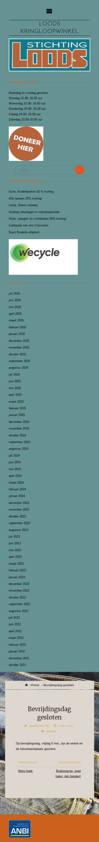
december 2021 (19, 658)
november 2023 (19, 509)
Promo (35, 685)
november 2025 (19, 347)
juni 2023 (15, 543)
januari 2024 (17, 496)
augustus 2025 (18, 367)
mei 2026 (15, 307)
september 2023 (19, 523)
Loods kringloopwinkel (49, 27)
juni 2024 (15, 462)
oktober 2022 (17, 597)
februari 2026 (17, 327)
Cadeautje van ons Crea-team (28, 225)
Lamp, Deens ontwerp (23, 205)
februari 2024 (17, 489)
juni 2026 (15, 300)
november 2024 (19, 428)
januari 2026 (17, 334)
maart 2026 (16, 320)
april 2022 (15, 631)
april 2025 (15, 394)
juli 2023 (14, 536)
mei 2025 (15, 388)
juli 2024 (14, 455)
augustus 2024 (18, 448)
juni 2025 (15, 381)
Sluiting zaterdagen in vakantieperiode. (34, 212)
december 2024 (19, 422)
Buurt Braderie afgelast (24, 232)
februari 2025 (17, 408)
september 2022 (19, 604)
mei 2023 (15, 550)
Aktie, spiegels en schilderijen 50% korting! (37, 218)
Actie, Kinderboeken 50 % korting (31, 191)
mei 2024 (15, 469)
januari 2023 (17, 577)
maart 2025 (16, 401)
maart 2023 (16, 563)
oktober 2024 (17, 435)
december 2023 (19, 503)
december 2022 (19, 584)
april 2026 (15, 313)
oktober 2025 (17, 354)
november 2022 (19, 590)
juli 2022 (14, 617)
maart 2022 (16, 638)
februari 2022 (17, 644)
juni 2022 (15, 624)
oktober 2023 (17, 516)
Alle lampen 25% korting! (25, 198)
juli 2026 (14, 293)
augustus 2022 (18, 611)
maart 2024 (16, 482)
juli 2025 (14, 374)
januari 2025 (17, 415)
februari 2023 (17, 570)
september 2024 (19, 442)
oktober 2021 (17, 665)
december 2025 (19, 340)
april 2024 (15, 475)
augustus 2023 (18, 530)
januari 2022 (17, 651)
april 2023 (15, 557)
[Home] (26, 685)
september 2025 (19, 361)
